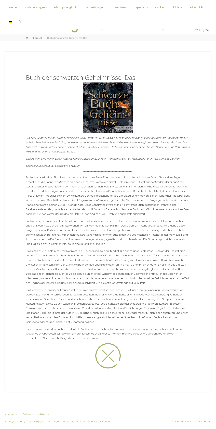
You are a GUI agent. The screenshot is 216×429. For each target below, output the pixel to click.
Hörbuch (38, 38)
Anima (190, 421)
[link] (19, 22)
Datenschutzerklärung (35, 414)
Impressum (11, 414)
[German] (10, 22)
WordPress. (204, 421)
